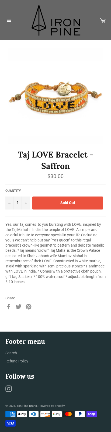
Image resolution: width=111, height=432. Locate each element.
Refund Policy (16, 361)
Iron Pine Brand (26, 406)
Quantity (13, 191)
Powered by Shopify (52, 406)
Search (11, 353)
